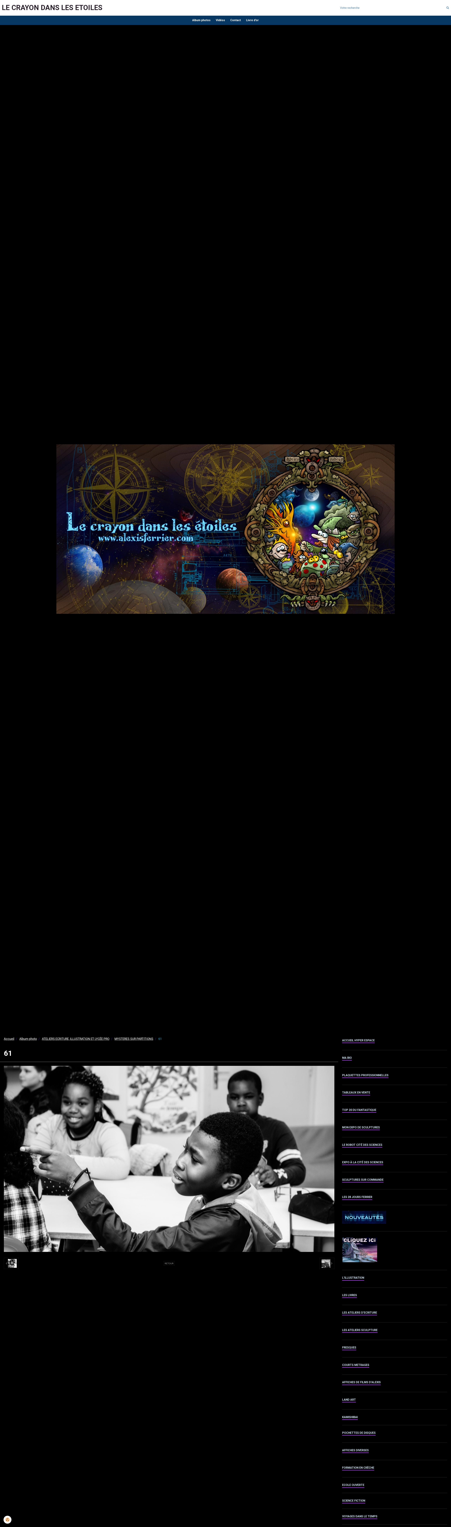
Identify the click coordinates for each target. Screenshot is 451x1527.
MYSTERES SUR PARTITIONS (134, 1039)
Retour (169, 1263)
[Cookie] (7, 1520)
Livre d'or (252, 20)
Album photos (201, 20)
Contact (235, 20)
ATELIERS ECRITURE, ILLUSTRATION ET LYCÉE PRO (75, 1039)
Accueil (9, 1039)
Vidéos (220, 20)
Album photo (28, 1039)
